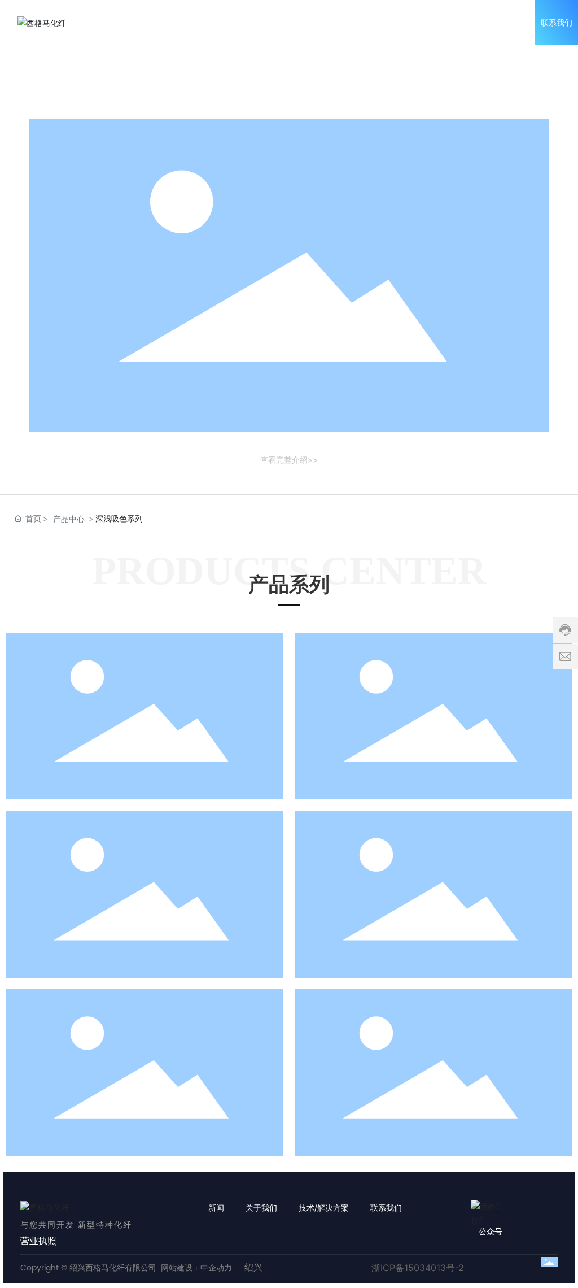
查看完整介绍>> (289, 459)
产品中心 (69, 519)
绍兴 (253, 1267)
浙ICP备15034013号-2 (417, 1267)
